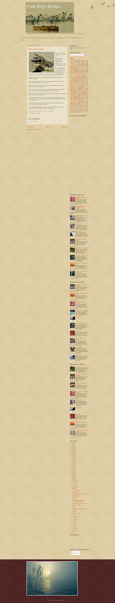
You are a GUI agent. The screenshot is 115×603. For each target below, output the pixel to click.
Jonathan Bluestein (78, 78)
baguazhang (83, 61)
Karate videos (80, 81)
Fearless (74, 498)
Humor (87, 76)
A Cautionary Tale (79, 224)
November (75, 483)
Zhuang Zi (77, 112)
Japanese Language (80, 77)
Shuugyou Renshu (81, 97)
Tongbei (73, 107)
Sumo (71, 101)
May (73, 521)
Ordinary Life (78, 93)
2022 (73, 450)
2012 (73, 468)
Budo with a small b (81, 66)
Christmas (80, 68)
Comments (74, 554)
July (73, 517)
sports (71, 98)
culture (32, 113)
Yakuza (85, 109)
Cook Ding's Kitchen (43, 6)
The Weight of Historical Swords (82, 255)
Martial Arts (74, 88)
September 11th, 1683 (76, 505)
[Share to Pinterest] (52, 111)
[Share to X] (50, 111)
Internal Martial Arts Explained (81, 247)
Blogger (63, 600)
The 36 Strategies (84, 104)
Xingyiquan (80, 109)
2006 (73, 479)
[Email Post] (44, 111)
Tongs (77, 107)
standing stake (79, 98)
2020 (73, 454)
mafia (86, 86)
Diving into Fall (75, 496)
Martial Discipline (79, 231)
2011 (73, 470)
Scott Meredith (83, 96)
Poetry (79, 94)
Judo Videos (72, 80)
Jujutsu (78, 80)
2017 (73, 459)
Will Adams (74, 511)
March (74, 525)
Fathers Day (72, 72)
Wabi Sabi (76, 108)
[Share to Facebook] (51, 111)
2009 (73, 474)
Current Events (37, 113)
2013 (73, 467)
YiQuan (77, 110)
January (74, 528)
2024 (73, 446)
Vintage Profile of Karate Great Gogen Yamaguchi (81, 216)
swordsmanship (80, 101)
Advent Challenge (73, 60)
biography (83, 63)
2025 (73, 445)
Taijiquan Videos (73, 103)
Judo (85, 78)
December (75, 481)
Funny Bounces (74, 73)
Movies (82, 92)
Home (47, 126)
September (75, 487)
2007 (73, 478)
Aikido (81, 60)
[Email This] (47, 111)
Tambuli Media (83, 103)
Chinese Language (73, 67)
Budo (82, 64)
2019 (73, 456)
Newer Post (30, 126)
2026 (73, 443)
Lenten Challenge (82, 84)
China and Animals (36, 49)
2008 (73, 476)
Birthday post (78, 331)
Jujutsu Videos (85, 80)
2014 (73, 465)
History (79, 76)
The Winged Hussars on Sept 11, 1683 (79, 503)
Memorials (78, 91)
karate (73, 81)
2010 (73, 472)
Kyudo (80, 83)
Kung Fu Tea (83, 82)
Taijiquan (83, 102)
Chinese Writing (73, 68)
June (74, 519)
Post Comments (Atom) (36, 129)
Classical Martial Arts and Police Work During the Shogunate (80, 207)
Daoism (78, 71)
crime (85, 68)
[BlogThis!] (48, 111)
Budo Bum (72, 66)
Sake (73, 507)
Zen (82, 110)
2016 (73, 461)
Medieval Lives (78, 354)
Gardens (80, 73)
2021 (73, 452)
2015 (73, 463)
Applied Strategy (75, 492)
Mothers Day (76, 92)
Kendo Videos (75, 82)
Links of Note (75, 86)
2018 (73, 457)
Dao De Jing (72, 71)
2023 (73, 448)
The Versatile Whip (79, 400)
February (74, 526)
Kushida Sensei (73, 83)
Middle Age (74, 488)
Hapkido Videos (72, 76)
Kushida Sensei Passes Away (81, 310)
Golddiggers (86, 73)
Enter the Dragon (79, 347)
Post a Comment (33, 121)
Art (76, 61)
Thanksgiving (76, 104)
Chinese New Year (83, 67)
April (74, 523)
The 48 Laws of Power (76, 106)
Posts (73, 551)
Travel (81, 107)
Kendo (87, 81)
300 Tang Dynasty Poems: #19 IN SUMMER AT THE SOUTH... (78, 501)
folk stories (78, 72)
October (74, 485)
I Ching (73, 77)
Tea (71, 104)
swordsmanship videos (74, 102)
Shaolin (71, 97)
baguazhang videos (74, 63)
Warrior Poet (82, 108)
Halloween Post (79, 317)
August (74, 515)
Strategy (78, 99)
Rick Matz (34, 111)
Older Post (64, 126)
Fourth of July (85, 72)
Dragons (84, 71)
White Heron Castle (76, 513)
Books (76, 64)
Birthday (71, 64)
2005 (73, 531)
